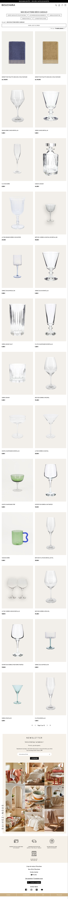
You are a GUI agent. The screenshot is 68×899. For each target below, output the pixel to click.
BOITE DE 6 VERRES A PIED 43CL (42, 611)
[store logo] (8, 5)
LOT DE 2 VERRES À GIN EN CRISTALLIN (11, 611)
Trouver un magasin (35, 882)
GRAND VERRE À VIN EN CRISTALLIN (10, 130)
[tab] (34, 25)
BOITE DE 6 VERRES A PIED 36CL (42, 397)
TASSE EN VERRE (6, 557)
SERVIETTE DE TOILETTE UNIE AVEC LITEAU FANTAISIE (14, 77)
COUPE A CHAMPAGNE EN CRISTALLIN (10, 451)
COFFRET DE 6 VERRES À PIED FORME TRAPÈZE (12, 664)
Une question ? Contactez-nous (34, 878)
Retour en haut (65, 894)
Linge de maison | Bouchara (34, 866)
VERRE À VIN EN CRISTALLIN (41, 130)
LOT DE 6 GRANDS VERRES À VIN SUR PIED (11, 237)
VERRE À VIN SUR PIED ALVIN (8, 290)
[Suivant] (47, 725)
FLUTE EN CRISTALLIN (40, 718)
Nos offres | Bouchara (34, 869)
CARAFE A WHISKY (39, 183)
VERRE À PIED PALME (7, 718)
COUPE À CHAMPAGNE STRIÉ (8, 504)
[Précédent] (35, 725)
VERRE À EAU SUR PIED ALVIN (42, 664)
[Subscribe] (49, 754)
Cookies (8, 894)
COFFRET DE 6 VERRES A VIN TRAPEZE (44, 504)
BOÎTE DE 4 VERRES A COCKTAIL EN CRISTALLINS (46, 237)
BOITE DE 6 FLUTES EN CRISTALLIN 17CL (44, 557)
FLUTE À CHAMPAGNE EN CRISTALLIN (44, 344)
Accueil (3, 22)
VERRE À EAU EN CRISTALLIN (41, 290)
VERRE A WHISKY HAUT (7, 344)
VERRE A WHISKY (6, 397)
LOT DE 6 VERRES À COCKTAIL (42, 451)
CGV (43, 894)
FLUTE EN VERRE (6, 183)
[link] (59, 5)
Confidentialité (26, 894)
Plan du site (59, 894)
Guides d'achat (34, 872)
